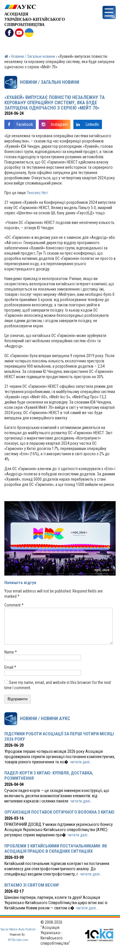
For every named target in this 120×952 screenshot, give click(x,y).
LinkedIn (92, 124)
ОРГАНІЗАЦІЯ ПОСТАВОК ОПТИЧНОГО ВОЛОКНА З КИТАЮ (59, 812)
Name (10, 652)
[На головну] (34, 6)
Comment (14, 605)
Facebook (25, 124)
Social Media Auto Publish (18, 929)
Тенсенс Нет (37, 192)
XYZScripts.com (18, 940)
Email (10, 667)
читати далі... (81, 762)
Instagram (59, 124)
